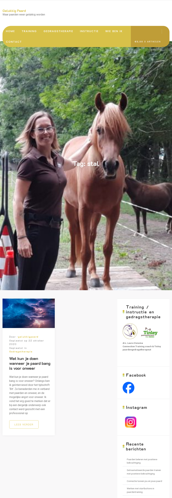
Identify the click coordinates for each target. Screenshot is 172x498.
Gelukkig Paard (14, 10)
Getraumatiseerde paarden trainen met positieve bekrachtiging (144, 472)
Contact (14, 42)
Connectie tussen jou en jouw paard (144, 481)
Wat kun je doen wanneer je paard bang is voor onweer (29, 363)
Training (29, 31)
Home (10, 31)
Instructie (89, 31)
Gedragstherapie (58, 31)
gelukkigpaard (28, 336)
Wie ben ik (114, 31)
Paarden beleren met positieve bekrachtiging (142, 461)
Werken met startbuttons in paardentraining (140, 490)
